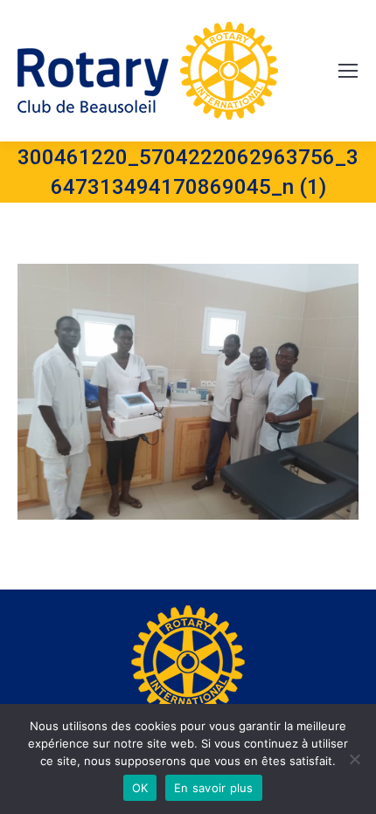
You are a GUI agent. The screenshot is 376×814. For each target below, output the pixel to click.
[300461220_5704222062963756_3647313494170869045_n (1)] (188, 392)
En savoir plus (214, 788)
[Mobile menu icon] (348, 70)
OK (140, 788)
